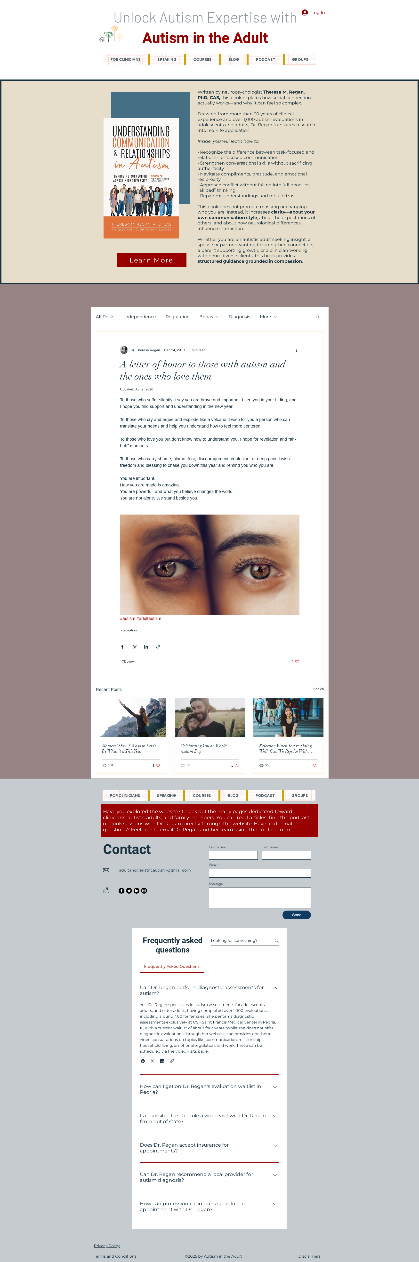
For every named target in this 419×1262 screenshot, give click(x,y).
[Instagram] (144, 891)
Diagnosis (239, 316)
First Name (217, 847)
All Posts (105, 316)
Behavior (209, 316)
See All (318, 689)
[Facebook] (121, 891)
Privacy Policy (107, 1246)
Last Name (271, 847)
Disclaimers (309, 1256)
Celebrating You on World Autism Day (204, 748)
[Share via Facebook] (122, 646)
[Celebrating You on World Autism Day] (210, 717)
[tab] (172, 966)
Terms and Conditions (115, 1256)
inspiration (129, 630)
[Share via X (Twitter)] (134, 646)
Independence (140, 316)
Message (216, 883)
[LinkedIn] (136, 891)
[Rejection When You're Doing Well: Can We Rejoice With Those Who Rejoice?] (288, 717)
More (265, 316)
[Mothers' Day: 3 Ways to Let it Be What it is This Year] (131, 717)
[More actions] (296, 350)
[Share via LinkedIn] (146, 646)
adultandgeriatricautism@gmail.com (155, 870)
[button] (317, 317)
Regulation (178, 316)
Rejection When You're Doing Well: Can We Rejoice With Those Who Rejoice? (285, 748)
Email (213, 864)
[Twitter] (129, 891)
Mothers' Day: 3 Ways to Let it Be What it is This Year (129, 748)
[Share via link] (158, 646)
